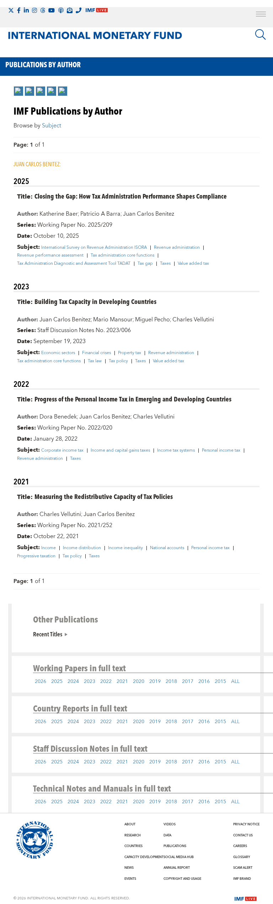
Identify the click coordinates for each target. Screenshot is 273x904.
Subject (51, 126)
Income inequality (125, 548)
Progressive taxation (36, 556)
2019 (155, 681)
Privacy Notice (246, 824)
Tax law (95, 361)
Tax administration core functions (122, 255)
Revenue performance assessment (50, 255)
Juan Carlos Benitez (148, 214)
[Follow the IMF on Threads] (42, 10)
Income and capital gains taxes (120, 450)
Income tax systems (176, 450)
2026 (40, 681)
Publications (175, 846)
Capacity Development (144, 857)
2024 (73, 681)
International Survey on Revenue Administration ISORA (94, 248)
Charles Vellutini (193, 320)
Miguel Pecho (152, 320)
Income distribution (82, 548)
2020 (138, 681)
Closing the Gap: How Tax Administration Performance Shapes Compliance (130, 196)
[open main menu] (261, 15)
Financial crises (96, 353)
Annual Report (177, 868)
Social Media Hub (179, 857)
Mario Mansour (113, 320)
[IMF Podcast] (61, 10)
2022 (106, 681)
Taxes (165, 264)
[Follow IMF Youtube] (51, 10)
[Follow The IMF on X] (11, 10)
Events (130, 879)
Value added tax (193, 264)
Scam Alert (242, 868)
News (129, 868)
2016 (204, 681)
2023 (89, 681)
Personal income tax (221, 450)
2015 (220, 681)
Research (132, 835)
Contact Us (243, 835)
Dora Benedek (58, 417)
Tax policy (118, 361)
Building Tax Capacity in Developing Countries (95, 301)
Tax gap (145, 264)
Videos (170, 824)
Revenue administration (177, 248)
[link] (18, 91)
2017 (187, 681)
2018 (171, 681)
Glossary (241, 857)
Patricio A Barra (100, 214)
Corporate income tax (62, 450)
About (129, 824)
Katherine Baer (58, 214)
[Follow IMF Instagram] (34, 10)
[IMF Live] (246, 898)
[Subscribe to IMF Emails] (70, 10)
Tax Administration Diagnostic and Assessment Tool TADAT (73, 264)
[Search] (260, 34)
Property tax (129, 353)
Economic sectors (58, 353)
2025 (57, 681)
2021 (122, 681)
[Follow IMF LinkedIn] (26, 10)
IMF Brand (242, 879)
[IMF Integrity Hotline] (78, 10)
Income (48, 548)
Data (167, 835)
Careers (240, 846)
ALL (235, 681)
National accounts (167, 548)
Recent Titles (47, 633)
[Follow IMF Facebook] (19, 10)
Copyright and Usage (182, 879)
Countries (133, 846)
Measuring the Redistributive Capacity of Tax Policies (103, 496)
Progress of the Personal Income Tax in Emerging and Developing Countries (132, 399)
